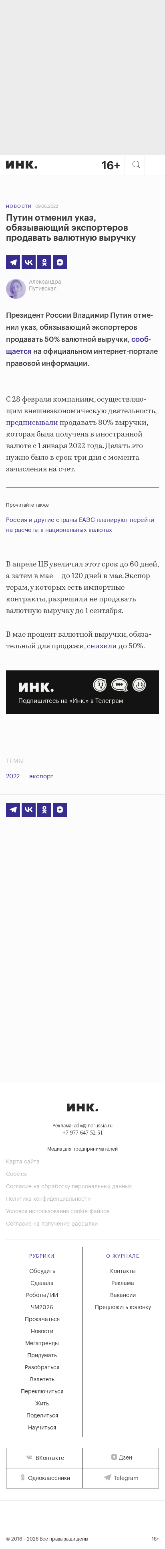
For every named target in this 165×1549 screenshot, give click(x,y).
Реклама (122, 1283)
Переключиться (42, 1392)
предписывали (32, 423)
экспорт (41, 776)
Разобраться (42, 1367)
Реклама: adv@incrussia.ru (82, 1125)
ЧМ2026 (42, 1307)
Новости (19, 206)
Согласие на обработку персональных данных (69, 1187)
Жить (42, 1404)
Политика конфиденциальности (48, 1199)
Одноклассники (48, 1478)
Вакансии (123, 1295)
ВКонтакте (49, 1458)
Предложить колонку (123, 1307)
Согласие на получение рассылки (52, 1224)
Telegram (125, 1478)
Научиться (42, 1428)
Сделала (42, 1283)
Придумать (42, 1355)
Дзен (125, 1458)
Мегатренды (42, 1343)
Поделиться (42, 1416)
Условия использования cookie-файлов (57, 1211)
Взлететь (42, 1380)
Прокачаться (42, 1319)
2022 (13, 776)
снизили (101, 646)
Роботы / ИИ (42, 1295)
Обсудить (42, 1271)
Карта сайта (23, 1162)
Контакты (123, 1271)
